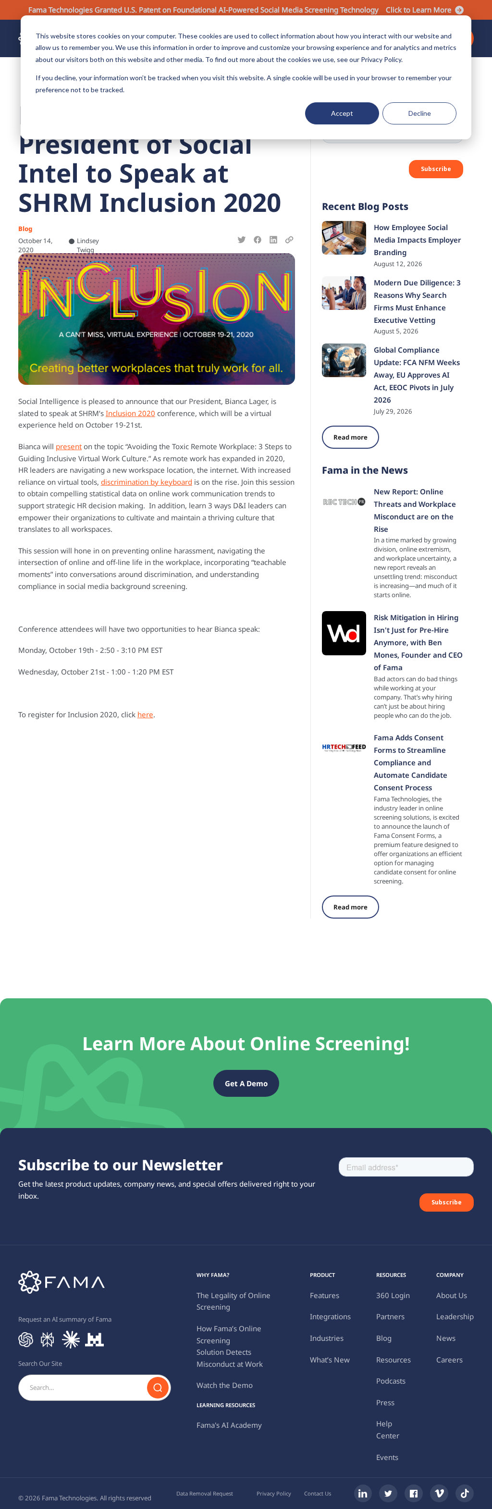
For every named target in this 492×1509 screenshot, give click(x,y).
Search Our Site (40, 1363)
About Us (451, 1295)
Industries (327, 1338)
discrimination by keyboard (146, 482)
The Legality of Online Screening (234, 1301)
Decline (419, 113)
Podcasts (391, 1381)
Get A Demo (246, 1083)
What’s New (330, 1359)
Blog (384, 1338)
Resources (393, 1359)
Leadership (455, 1316)
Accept (342, 113)
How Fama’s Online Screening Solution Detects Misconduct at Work (230, 1346)
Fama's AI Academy (229, 1425)
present (69, 446)
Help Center (387, 1429)
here (145, 714)
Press (385, 1402)
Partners (390, 1316)
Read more (350, 437)
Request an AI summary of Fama (64, 1319)
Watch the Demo (225, 1385)
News (445, 1338)
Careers (449, 1359)
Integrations (330, 1316)
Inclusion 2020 (130, 413)
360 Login (393, 1295)
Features (324, 1295)
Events (387, 1457)
